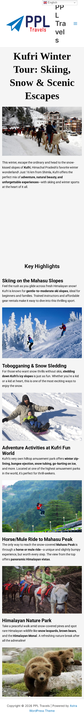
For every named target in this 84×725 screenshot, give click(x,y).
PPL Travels (60, 23)
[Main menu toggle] (75, 23)
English (52, 2)
